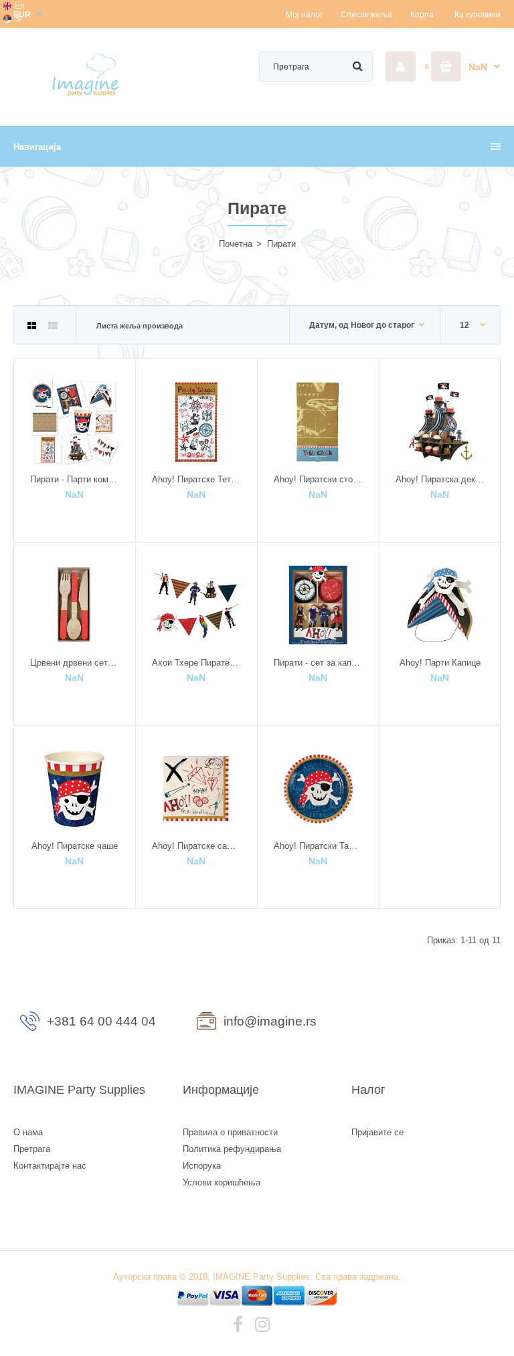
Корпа (422, 14)
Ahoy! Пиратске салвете (201, 846)
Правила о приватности (230, 1132)
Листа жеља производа (139, 326)
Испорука (202, 1166)
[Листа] (53, 325)
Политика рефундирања (232, 1149)
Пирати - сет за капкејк (320, 663)
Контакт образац (426, 1024)
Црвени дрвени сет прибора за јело (102, 663)
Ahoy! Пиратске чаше (74, 846)
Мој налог (304, 14)
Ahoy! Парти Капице (440, 663)
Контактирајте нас (49, 1166)
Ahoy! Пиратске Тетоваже (204, 479)
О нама (28, 1132)
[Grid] (31, 325)
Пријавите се (377, 1132)
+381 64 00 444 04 (101, 1021)
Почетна (235, 244)
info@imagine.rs (270, 1021)
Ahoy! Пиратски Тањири (322, 846)
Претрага (31, 1149)
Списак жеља (366, 14)
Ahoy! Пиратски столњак (324, 479)
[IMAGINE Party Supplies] (88, 95)
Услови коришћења (221, 1182)
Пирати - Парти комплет (78, 479)
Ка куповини (477, 14)
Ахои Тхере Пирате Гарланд (209, 663)
